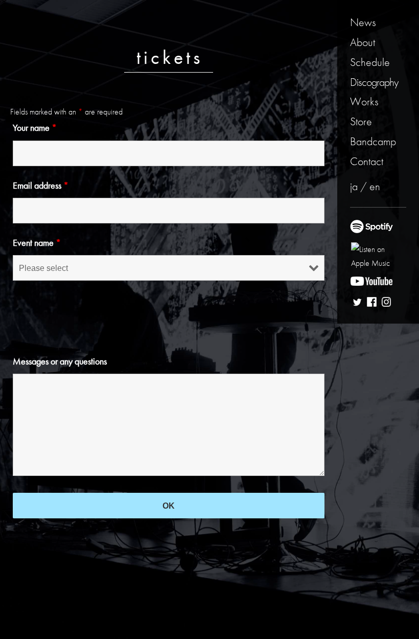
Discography (374, 82)
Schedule (370, 62)
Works (364, 101)
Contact (366, 161)
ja (354, 186)
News (363, 22)
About (362, 42)
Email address (40, 185)
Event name (37, 242)
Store (361, 121)
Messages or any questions (60, 361)
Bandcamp (373, 141)
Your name (35, 127)
